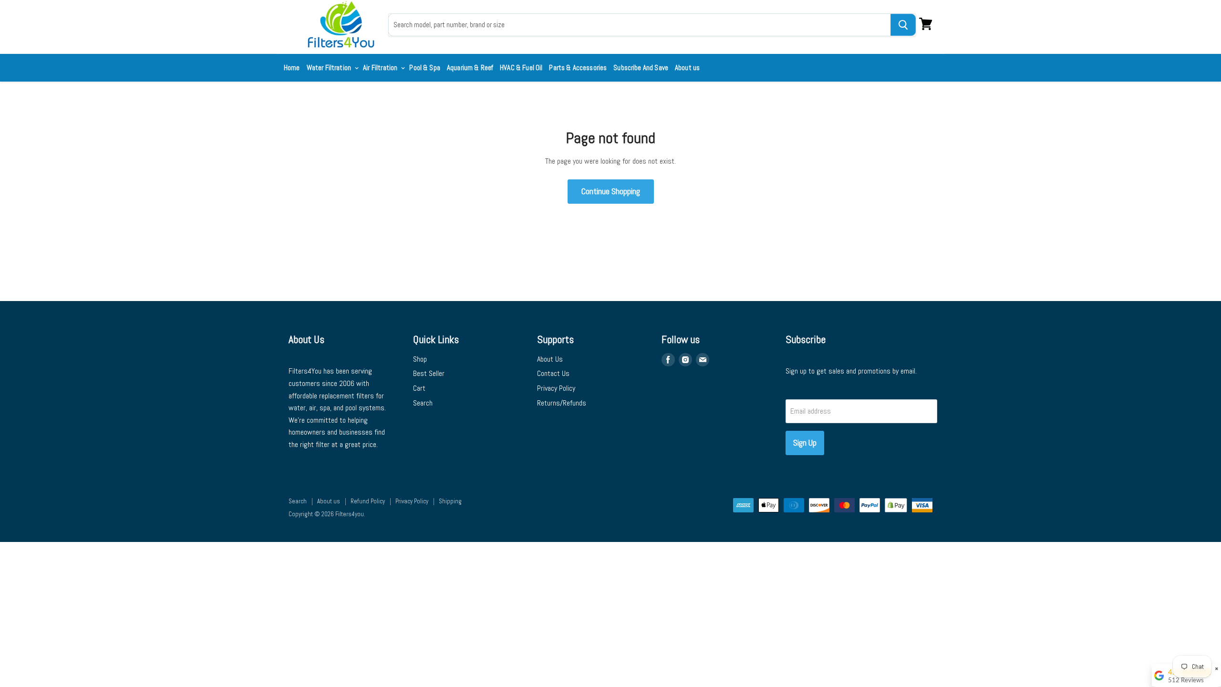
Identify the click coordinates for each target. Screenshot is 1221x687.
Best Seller (429, 373)
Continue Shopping (610, 191)
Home (292, 67)
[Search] (903, 25)
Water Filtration (330, 67)
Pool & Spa (424, 67)
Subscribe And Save (640, 67)
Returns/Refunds (561, 403)
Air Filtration (381, 67)
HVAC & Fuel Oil (521, 67)
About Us (550, 359)
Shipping (450, 501)
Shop (420, 359)
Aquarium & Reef (470, 67)
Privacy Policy (556, 388)
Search (423, 403)
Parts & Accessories (578, 67)
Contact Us (553, 373)
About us (687, 67)
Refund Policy (368, 501)
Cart (419, 388)
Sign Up (805, 442)
